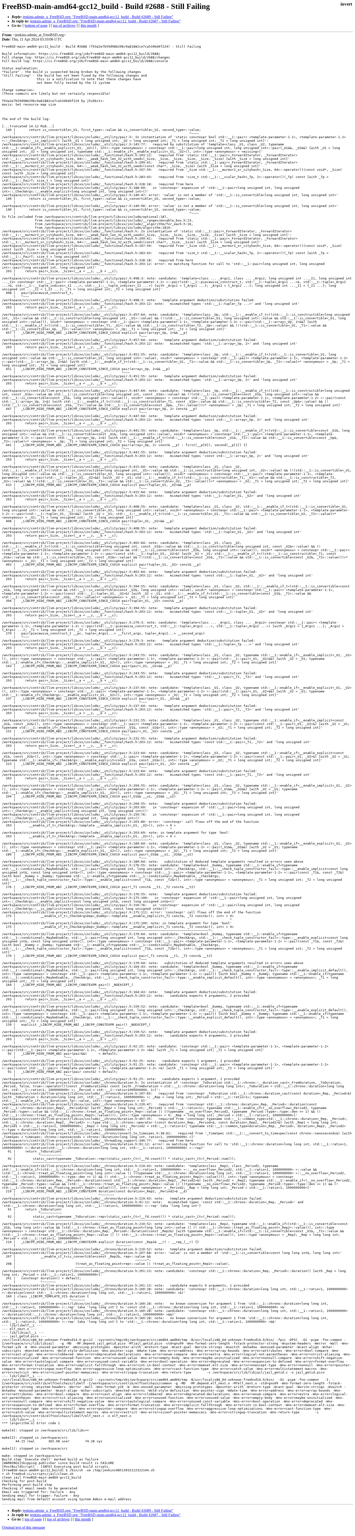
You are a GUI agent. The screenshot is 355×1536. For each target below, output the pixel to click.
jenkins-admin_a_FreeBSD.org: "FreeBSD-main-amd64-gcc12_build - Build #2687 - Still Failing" (105, 21)
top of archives (64, 25)
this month (89, 25)
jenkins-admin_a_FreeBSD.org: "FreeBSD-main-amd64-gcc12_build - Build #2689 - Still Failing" (98, 17)
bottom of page (36, 25)
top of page (33, 1519)
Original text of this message (23, 1527)
